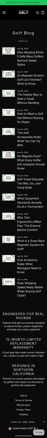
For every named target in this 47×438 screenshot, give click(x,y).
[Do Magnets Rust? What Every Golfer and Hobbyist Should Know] (8, 154)
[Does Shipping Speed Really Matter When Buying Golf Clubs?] (8, 281)
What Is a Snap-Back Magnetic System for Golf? (31, 245)
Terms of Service (23, 400)
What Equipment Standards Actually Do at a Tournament (30, 202)
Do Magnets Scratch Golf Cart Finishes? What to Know (30, 79)
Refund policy (23, 405)
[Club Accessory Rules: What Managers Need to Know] (8, 258)
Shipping (23, 414)
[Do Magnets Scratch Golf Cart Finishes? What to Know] (8, 74)
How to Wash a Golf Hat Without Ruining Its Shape (30, 118)
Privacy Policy (23, 409)
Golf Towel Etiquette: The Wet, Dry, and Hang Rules (30, 183)
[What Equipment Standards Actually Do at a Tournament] (8, 197)
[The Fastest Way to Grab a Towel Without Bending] (8, 93)
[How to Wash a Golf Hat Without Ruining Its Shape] (8, 112)
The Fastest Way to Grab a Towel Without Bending (29, 98)
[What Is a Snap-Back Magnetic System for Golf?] (8, 239)
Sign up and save (23, 422)
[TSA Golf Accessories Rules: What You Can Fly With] (8, 131)
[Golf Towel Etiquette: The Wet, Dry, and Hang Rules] (8, 178)
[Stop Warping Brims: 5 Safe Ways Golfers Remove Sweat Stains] (8, 51)
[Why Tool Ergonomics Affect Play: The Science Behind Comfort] (8, 216)
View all (23, 41)
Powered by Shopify (23, 436)
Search (23, 395)
